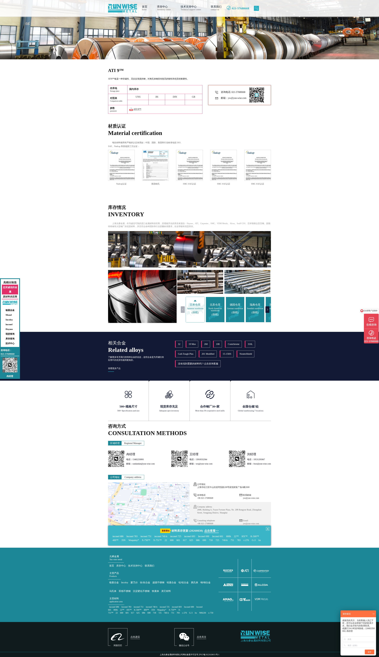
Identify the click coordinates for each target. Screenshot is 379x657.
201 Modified (208, 354)
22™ (236, 536)
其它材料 (166, 591)
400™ (115, 540)
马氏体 (112, 591)
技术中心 (10, 343)
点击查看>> (211, 530)
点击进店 (135, 637)
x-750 (210, 613)
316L (250, 344)
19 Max (192, 344)
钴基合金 (171, 582)
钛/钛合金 (145, 582)
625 (191, 540)
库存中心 (121, 565)
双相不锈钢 (125, 591)
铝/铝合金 (184, 582)
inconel (9, 324)
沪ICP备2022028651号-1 (209, 654)
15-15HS (227, 354)
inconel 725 (175, 536)
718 (211, 540)
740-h (225, 540)
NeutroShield (246, 354)
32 (179, 344)
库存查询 (10, 338)
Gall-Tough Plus (185, 354)
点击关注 (201, 637)
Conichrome (233, 344)
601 (178, 540)
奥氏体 (194, 582)
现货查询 (10, 334)
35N (123, 540)
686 (198, 540)
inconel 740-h (160, 536)
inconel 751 (145, 536)
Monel (9, 315)
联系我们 (149, 565)
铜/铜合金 (205, 582)
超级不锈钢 (158, 582)
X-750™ (146, 540)
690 (204, 540)
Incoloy (9, 319)
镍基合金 (10, 310)
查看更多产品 (114, 368)
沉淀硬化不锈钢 (141, 591)
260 (206, 344)
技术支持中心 (135, 565)
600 (172, 540)
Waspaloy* (134, 540)
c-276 (246, 540)
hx (259, 540)
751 (232, 540)
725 (217, 540)
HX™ (245, 536)
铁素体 (155, 591)
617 (185, 540)
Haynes (9, 329)
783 (239, 540)
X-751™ (157, 540)
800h (228, 536)
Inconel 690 (203, 536)
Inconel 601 (217, 536)
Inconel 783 (132, 536)
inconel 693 (189, 536)
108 (218, 344)
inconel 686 (118, 536)
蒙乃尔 (134, 582)
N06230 (202, 613)
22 (166, 540)
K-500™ (254, 536)
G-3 (254, 540)
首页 (111, 565)
